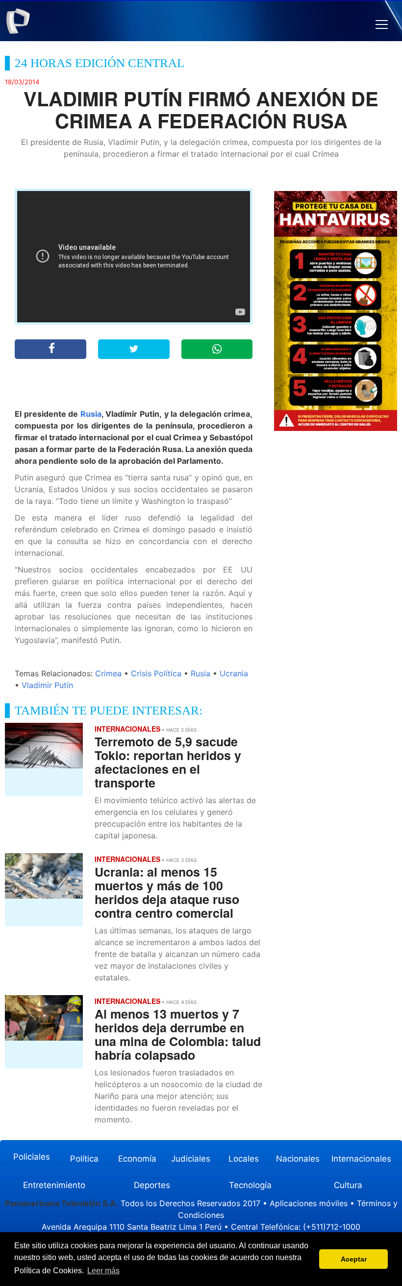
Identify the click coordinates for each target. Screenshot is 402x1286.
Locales (243, 1159)
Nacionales (298, 1159)
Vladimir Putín (47, 685)
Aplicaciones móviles (309, 1203)
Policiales (31, 1157)
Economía (137, 1159)
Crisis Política (156, 673)
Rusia (90, 414)
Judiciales (190, 1159)
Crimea (108, 673)
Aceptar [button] (354, 1259)
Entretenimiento (54, 1185)
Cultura (348, 1185)
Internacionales (361, 1159)
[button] (381, 24)
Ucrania (234, 673)
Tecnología (250, 1185)
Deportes (152, 1185)
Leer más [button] (103, 1270)
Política (84, 1159)
